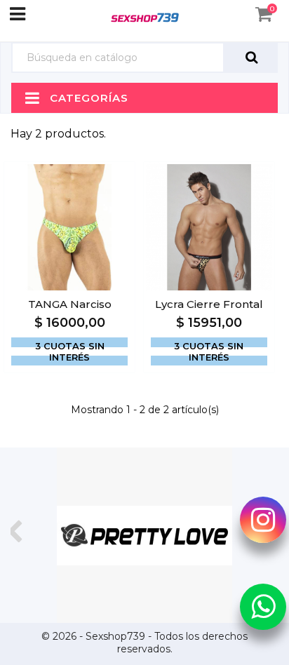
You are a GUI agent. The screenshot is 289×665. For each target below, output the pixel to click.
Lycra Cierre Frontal (209, 304)
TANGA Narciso (70, 304)
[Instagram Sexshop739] (263, 520)
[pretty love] (144, 535)
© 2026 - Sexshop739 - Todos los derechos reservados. (144, 642)
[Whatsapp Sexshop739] (263, 606)
